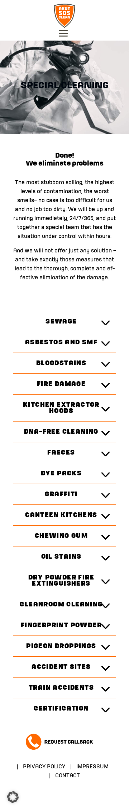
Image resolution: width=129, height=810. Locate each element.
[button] (13, 797)
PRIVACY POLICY (44, 766)
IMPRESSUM (92, 766)
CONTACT (67, 775)
